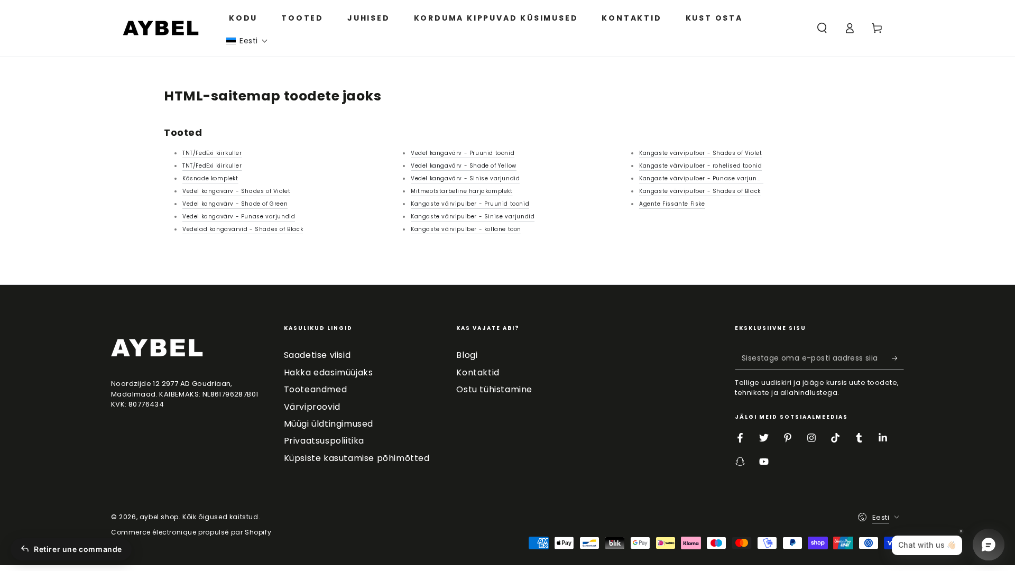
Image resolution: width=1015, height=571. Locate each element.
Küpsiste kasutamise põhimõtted (357, 458)
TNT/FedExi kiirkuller (212, 153)
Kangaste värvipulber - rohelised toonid (700, 166)
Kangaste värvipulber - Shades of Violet (700, 153)
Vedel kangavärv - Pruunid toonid (462, 153)
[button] (247, 41)
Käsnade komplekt (210, 178)
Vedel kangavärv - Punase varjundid (238, 216)
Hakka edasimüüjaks (328, 372)
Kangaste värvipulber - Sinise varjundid (472, 216)
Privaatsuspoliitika (324, 441)
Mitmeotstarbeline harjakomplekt (462, 191)
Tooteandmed (315, 389)
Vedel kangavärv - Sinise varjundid (465, 178)
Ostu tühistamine (494, 389)
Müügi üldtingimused (328, 424)
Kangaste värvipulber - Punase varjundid (703, 178)
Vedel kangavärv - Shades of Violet (236, 191)
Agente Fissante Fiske (672, 204)
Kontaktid (477, 372)
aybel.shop (159, 516)
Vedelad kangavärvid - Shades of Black (242, 229)
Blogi (466, 355)
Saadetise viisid (317, 355)
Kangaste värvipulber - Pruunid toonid (470, 204)
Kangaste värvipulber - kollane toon (466, 229)
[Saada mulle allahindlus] (898, 358)
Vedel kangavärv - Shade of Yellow (463, 166)
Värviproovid (312, 407)
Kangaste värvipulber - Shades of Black (700, 191)
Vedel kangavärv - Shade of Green (235, 204)
